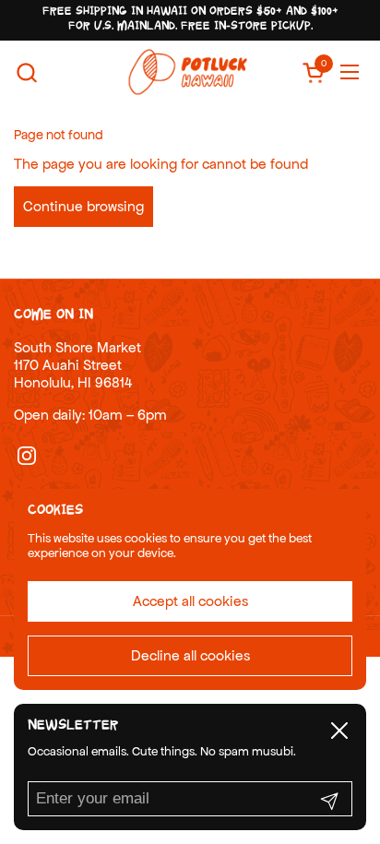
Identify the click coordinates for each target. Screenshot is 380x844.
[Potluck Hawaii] (187, 72)
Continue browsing (83, 206)
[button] (26, 72)
